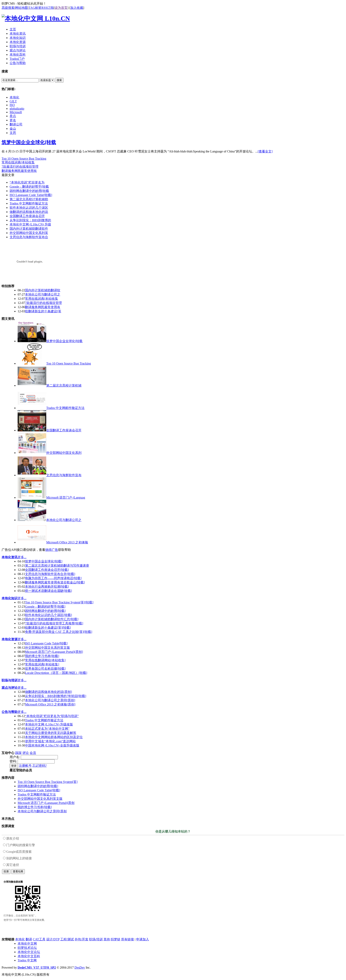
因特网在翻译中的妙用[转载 (29, 190)
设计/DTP (52, 939)
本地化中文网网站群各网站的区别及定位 (54, 737)
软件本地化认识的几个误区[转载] (48, 615)
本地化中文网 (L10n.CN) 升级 (30, 224)
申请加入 (142, 939)
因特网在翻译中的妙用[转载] (45, 610)
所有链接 (127, 939)
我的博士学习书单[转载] (42, 656)
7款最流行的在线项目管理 (20, 166)
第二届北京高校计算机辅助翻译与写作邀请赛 (57, 565)
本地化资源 (10, 639)
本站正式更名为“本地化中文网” (47, 728)
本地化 (14, 97)
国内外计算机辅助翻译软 (42, 290)
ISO (12, 105)
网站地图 (21, 7)
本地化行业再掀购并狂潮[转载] (47, 586)
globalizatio (17, 108)
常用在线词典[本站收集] (42, 664)
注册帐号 (25, 765)
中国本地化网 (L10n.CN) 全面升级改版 (52, 745)
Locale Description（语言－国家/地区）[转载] (56, 672)
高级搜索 (8, 7)
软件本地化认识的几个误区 (29, 207)
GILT (13, 101)
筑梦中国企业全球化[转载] (43, 561)
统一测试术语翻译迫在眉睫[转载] (48, 590)
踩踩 (18, 753)
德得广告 (51, 549)
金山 (13, 128)
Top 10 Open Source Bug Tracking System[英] (47, 782)
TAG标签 (34, 7)
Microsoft (16, 112)
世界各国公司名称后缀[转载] (45, 668)
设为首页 (61, 7)
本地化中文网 (27, 943)
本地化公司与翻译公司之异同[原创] (50, 700)
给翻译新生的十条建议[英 (43, 311)
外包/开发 (81, 939)
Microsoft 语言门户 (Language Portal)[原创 (46, 803)
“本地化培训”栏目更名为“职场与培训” (52, 716)
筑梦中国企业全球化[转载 (29, 142)
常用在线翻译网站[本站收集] (45, 660)
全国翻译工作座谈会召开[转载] (47, 569)
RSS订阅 (47, 7)
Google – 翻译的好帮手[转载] (45, 606)
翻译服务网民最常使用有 (19, 170)
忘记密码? (39, 765)
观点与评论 (10, 687)
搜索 (59, 80)
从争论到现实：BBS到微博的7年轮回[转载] (55, 696)
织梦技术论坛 (27, 947)
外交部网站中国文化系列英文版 (47, 647)
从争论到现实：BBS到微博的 (30, 220)
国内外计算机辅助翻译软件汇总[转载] (51, 619)
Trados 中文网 (27, 960)
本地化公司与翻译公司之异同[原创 (42, 811)
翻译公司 (16, 124)
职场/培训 (96, 939)
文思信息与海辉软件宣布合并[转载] (50, 574)
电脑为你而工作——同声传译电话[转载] (53, 578)
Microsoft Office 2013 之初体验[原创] (50, 704)
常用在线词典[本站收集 (18, 162)
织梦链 (115, 939)
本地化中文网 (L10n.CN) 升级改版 (49, 724)
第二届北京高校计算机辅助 (29, 199)
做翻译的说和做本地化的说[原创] (48, 691)
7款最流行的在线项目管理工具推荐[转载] (54, 623)
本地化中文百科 (29, 956)
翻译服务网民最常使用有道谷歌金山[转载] (55, 582)
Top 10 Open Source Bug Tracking (24, 158)
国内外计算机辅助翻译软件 (29, 228)
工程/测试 (67, 939)
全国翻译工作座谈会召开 (27, 216)
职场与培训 (10, 680)
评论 (25, 753)
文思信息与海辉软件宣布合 (29, 237)
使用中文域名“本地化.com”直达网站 (50, 741)
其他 (107, 939)
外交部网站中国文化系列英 (29, 232)
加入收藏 (76, 7)
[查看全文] (265, 151)
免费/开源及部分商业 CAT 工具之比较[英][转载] (58, 631)
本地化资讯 (10, 557)
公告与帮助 (10, 711)
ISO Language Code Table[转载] (31, 195)
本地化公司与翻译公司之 (42, 294)
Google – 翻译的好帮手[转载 (29, 186)
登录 (13, 765)
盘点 (13, 116)
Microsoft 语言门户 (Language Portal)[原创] (54, 651)
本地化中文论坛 (29, 952)
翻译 (29, 939)
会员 (33, 753)
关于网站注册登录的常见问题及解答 (50, 732)
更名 (13, 120)
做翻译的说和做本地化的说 (29, 211)
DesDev (79, 967)
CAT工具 (39, 939)
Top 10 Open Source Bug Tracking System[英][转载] (59, 602)
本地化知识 (10, 598)
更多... (22, 557)
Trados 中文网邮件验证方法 (29, 203)
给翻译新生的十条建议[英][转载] (48, 627)
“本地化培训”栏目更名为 (27, 182)
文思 (13, 132)
